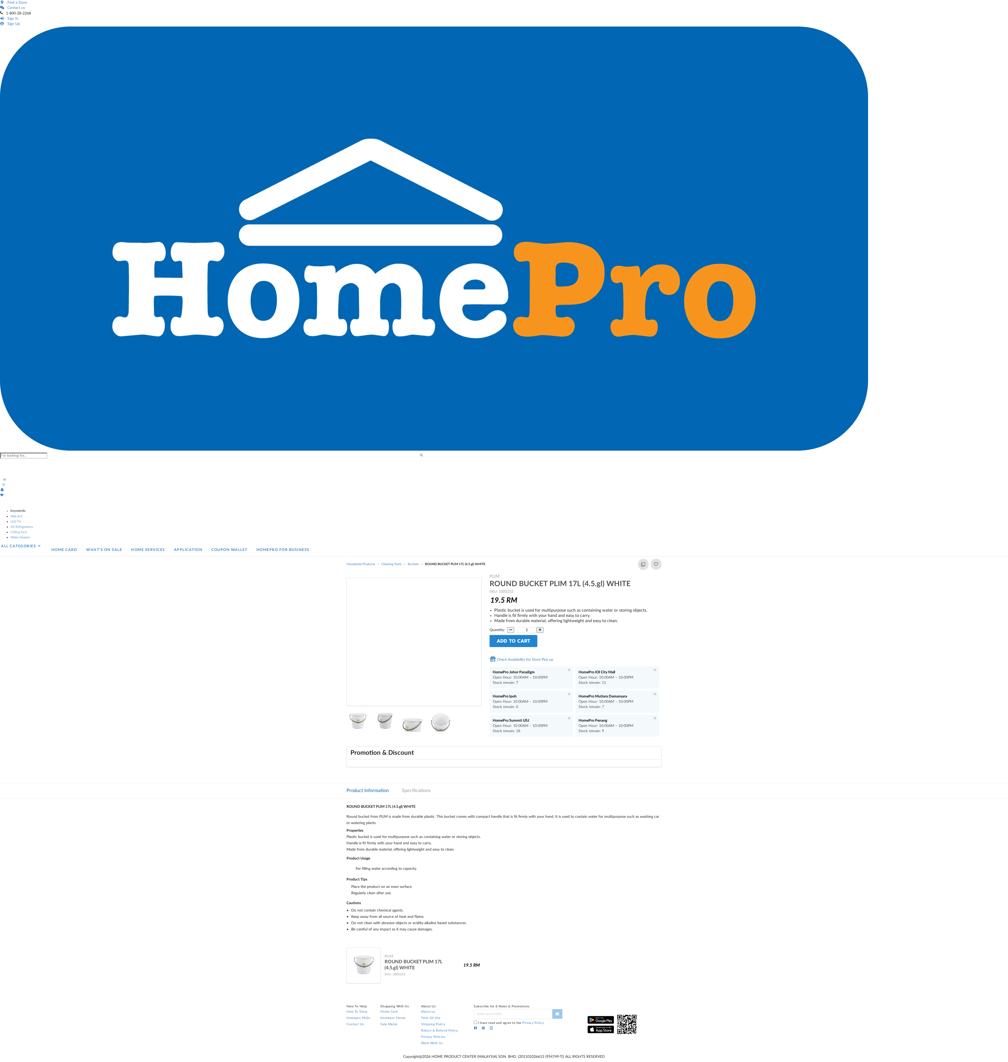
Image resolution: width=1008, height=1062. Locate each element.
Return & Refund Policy (439, 1030)
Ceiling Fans (18, 532)
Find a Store (16, 2)
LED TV (15, 521)
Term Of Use (430, 1017)
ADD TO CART (513, 641)
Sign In (11, 18)
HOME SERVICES (148, 550)
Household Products (360, 564)
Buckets (413, 564)
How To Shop (357, 1011)
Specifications (416, 790)
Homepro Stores (393, 1017)
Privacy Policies (433, 1036)
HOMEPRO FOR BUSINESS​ (282, 550)
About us (428, 1011)
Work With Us (432, 1043)
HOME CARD (64, 550)
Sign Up (12, 24)
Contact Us (355, 1024)
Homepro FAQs (358, 1017)
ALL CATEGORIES (19, 546)
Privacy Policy (533, 1022)
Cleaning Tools (391, 564)
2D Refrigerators (21, 526)
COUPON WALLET (229, 550)
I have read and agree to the (511, 1022)
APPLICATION (188, 550)
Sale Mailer (389, 1024)
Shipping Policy (433, 1024)
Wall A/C (16, 516)
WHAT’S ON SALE (104, 550)
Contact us (15, 8)
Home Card (389, 1011)
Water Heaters (20, 537)
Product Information (367, 790)
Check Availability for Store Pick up (524, 660)
